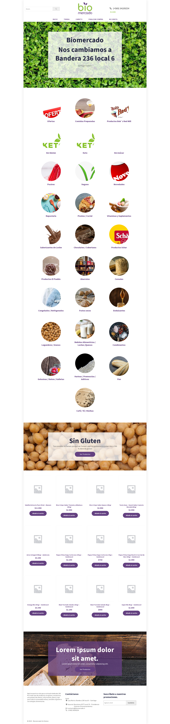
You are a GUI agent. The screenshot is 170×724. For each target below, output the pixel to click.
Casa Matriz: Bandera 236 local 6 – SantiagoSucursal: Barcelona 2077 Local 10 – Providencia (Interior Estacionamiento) (82, 703)
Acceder (113, 12)
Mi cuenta (113, 19)
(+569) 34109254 (120, 8)
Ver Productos (85, 454)
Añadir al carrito (38, 513)
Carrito (79, 19)
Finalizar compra (96, 19)
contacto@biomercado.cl (76, 708)
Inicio (55, 19)
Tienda (66, 19)
